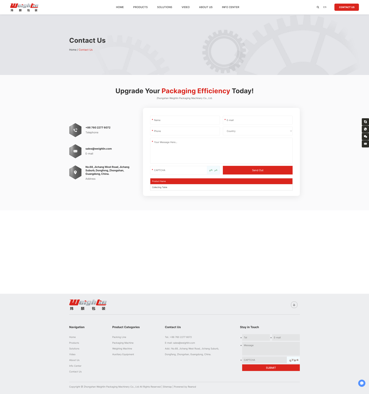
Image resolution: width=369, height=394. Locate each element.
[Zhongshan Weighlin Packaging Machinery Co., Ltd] (24, 7)
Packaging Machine (122, 342)
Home (120, 7)
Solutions (164, 7)
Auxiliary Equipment (123, 354)
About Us (206, 7)
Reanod (192, 386)
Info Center (230, 7)
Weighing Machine (122, 348)
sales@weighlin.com (98, 148)
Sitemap (167, 386)
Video (186, 7)
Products (140, 7)
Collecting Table (159, 187)
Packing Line (119, 337)
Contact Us (346, 7)
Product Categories (126, 327)
